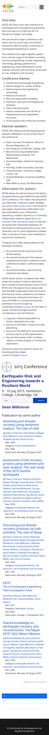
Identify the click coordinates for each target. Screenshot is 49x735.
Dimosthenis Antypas (33, 432)
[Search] (40, 400)
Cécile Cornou (26, 439)
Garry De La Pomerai (20, 558)
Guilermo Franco (11, 653)
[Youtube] (27, 724)
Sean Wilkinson (10, 436)
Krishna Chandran (21, 501)
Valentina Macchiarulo (14, 494)
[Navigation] (45, 7)
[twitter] (22, 724)
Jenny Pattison (10, 552)
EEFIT (22, 586)
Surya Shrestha (27, 482)
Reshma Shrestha (32, 479)
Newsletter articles (24, 608)
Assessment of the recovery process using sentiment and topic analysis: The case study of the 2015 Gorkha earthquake (23, 467)
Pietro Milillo (37, 501)
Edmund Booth (13, 595)
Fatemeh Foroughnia (22, 498)
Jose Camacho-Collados (30, 436)
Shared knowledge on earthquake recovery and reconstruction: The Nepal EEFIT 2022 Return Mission (21, 628)
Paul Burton (32, 494)
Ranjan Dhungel (11, 482)
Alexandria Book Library (35, 681)
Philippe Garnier (11, 439)
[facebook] (17, 724)
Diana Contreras (14, 432)
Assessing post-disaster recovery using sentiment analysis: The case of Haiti (21, 424)
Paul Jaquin (34, 491)
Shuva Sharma (18, 485)
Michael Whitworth (21, 488)
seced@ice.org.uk (21, 306)
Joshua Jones (35, 657)
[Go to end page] (24, 710)
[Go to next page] (24, 705)
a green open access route (18, 205)
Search (41, 7)
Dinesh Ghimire (10, 540)
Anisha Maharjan (31, 536)
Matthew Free (10, 598)
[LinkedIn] (32, 724)
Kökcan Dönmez (11, 555)
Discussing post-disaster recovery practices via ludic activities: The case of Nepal (22, 528)
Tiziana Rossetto (26, 598)
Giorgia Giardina (24, 546)
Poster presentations (25, 445)
